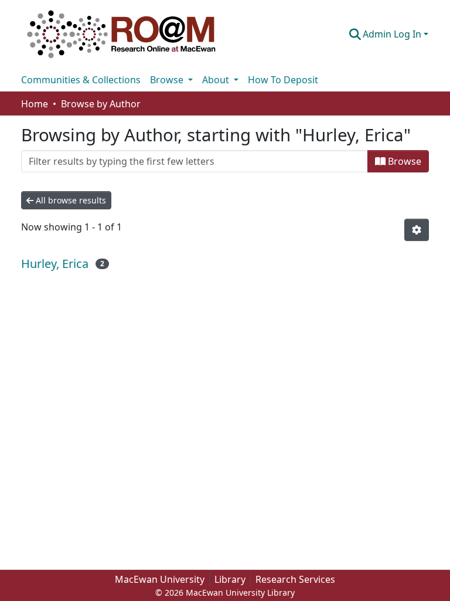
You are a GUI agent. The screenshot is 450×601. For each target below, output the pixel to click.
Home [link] (34, 103)
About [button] (216, 79)
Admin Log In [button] (393, 34)
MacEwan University (159, 579)
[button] (121, 34)
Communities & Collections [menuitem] (81, 79)
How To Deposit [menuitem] (283, 79)
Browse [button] (168, 79)
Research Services (295, 579)
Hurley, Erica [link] (54, 263)
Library (230, 579)
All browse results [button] (69, 200)
